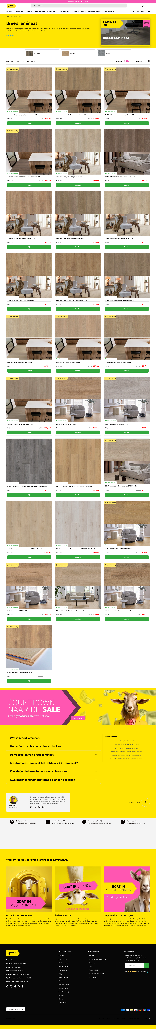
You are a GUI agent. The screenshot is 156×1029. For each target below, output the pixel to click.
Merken (60, 999)
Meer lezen (10, 35)
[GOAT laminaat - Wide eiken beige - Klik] (78, 586)
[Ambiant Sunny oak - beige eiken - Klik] (78, 152)
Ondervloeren (63, 977)
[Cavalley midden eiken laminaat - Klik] (127, 337)
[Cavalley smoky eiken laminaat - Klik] (29, 399)
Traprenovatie (79, 11)
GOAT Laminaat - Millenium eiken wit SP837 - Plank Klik (75, 549)
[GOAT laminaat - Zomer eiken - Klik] (29, 647)
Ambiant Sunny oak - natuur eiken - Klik (21, 238)
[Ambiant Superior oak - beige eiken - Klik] (127, 213)
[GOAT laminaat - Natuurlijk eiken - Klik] (127, 523)
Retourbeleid (93, 970)
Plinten (60, 981)
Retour (123, 1018)
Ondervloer (51, 11)
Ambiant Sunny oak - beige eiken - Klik (69, 177)
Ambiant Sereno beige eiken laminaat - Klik (22, 115)
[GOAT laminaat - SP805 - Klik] (29, 586)
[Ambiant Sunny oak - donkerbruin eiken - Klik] (127, 152)
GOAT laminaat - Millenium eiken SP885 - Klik (120, 486)
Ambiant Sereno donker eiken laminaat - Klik (71, 115)
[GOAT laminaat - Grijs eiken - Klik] (127, 399)
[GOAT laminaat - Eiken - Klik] (78, 399)
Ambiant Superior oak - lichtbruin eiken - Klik (71, 300)
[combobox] (79, 5)
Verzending (116, 1018)
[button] (149, 6)
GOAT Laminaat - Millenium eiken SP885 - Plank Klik (25, 549)
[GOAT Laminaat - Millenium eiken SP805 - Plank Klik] (78, 461)
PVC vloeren (62, 959)
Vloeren (9, 11)
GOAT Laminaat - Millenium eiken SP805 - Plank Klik (74, 486)
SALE (143, 11)
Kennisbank (108, 11)
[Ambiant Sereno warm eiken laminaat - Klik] (127, 90)
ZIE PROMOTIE (78, 718)
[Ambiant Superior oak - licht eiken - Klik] (29, 275)
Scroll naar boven (134, 802)
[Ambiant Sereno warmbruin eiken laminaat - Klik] (29, 152)
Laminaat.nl (13, 1018)
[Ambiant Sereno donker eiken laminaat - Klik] (78, 90)
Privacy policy (93, 977)
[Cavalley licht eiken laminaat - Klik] (78, 337)
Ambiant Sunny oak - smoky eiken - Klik (70, 238)
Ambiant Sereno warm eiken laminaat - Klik (120, 115)
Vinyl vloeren (62, 970)
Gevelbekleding (63, 992)
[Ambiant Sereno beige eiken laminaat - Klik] (29, 90)
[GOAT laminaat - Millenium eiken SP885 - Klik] (127, 461)
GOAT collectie (40, 11)
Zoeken (91, 956)
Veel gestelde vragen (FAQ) (98, 959)
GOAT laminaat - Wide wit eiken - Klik (118, 611)
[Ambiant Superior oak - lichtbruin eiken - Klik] (78, 275)
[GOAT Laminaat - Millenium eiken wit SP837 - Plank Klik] (78, 524)
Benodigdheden (94, 11)
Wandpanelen (65, 11)
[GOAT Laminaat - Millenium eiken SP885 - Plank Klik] (29, 524)
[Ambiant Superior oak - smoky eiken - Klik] (127, 275)
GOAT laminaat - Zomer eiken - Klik (19, 672)
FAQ (148, 11)
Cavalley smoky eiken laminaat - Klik (20, 424)
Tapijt (60, 974)
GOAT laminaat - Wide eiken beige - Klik (70, 611)
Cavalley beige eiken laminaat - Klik (19, 362)
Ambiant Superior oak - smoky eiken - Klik (119, 300)
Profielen (61, 995)
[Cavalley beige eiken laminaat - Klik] (29, 337)
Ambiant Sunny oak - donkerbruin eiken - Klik (120, 177)
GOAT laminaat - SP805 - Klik (17, 611)
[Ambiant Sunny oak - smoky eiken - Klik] (78, 213)
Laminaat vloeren (64, 966)
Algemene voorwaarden (97, 974)
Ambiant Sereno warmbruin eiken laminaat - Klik (24, 177)
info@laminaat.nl (16, 967)
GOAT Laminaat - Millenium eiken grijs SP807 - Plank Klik (27, 486)
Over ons (136, 11)
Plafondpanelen (63, 984)
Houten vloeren (63, 963)
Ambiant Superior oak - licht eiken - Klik (21, 300)
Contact (91, 966)
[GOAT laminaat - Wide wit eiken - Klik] (127, 586)
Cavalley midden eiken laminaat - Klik (118, 362)
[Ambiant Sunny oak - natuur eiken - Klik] (29, 213)
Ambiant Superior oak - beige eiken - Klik (119, 238)
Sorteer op (20, 61)
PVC (28, 11)
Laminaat (19, 11)
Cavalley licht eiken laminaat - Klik (68, 362)
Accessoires (62, 1002)
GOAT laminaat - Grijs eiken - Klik (116, 424)
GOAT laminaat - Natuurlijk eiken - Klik (118, 548)
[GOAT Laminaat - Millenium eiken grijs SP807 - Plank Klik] (29, 461)
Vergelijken (119, 61)
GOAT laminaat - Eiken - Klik (66, 424)
